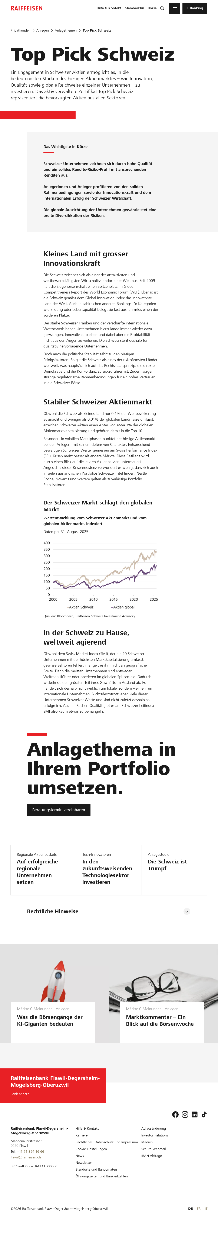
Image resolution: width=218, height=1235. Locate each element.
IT (206, 1209)
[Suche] (162, 8)
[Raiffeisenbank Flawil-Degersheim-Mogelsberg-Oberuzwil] (26, 8)
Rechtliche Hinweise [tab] (52, 911)
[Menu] (174, 8)
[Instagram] (185, 1114)
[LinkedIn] (194, 1114)
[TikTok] (204, 1114)
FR (199, 1209)
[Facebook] (175, 1114)
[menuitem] (109, 8)
